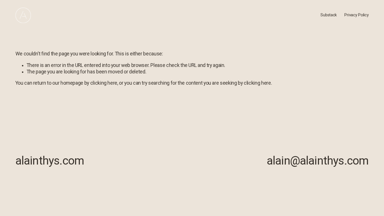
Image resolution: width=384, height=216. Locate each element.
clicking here (103, 83)
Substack (328, 15)
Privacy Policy (356, 15)
